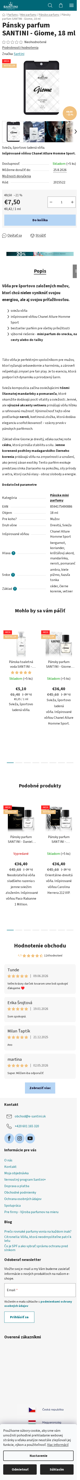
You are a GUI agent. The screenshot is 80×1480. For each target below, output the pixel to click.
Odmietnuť (20, 1469)
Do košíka (40, 220)
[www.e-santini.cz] (27, 1409)
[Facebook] (9, 1138)
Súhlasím (57, 1469)
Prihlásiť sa (19, 1317)
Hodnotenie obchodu (40, 946)
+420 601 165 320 (27, 1126)
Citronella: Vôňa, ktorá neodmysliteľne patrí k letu (37, 1239)
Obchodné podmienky (20, 1192)
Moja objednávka (16, 1173)
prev (4, 659)
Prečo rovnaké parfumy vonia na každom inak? (37, 1232)
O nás (8, 1160)
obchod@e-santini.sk (30, 1116)
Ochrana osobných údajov (22, 1199)
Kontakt (10, 1166)
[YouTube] (30, 1138)
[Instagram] (20, 1138)
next (75, 659)
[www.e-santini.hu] (27, 1422)
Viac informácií (57, 1444)
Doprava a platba (16, 1186)
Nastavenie (38, 1455)
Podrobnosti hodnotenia (20, 47)
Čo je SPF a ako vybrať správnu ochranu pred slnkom (36, 1248)
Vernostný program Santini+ (25, 1179)
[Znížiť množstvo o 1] (51, 202)
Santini (19, 53)
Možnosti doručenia (16, 176)
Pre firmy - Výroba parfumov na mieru (31, 1212)
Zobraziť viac (40, 1088)
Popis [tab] (40, 271)
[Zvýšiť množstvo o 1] (72, 202)
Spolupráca (12, 1205)
